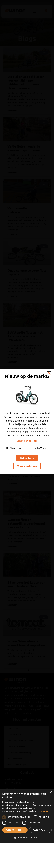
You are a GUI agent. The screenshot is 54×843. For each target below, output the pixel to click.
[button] (27, 838)
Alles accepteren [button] (15, 830)
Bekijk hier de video (27, 440)
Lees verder (44, 811)
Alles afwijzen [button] (40, 830)
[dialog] (27, 816)
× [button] (51, 792)
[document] (27, 421)
